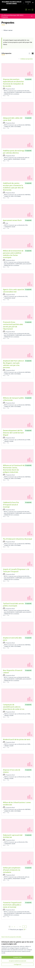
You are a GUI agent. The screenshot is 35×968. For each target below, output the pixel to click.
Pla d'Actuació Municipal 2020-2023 (12, 15)
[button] (29, 53)
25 (24, 929)
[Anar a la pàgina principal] (13, 10)
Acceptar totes (17, 957)
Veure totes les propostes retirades (11, 937)
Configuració (17, 964)
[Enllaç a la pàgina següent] (24, 926)
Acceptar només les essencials (17, 961)
